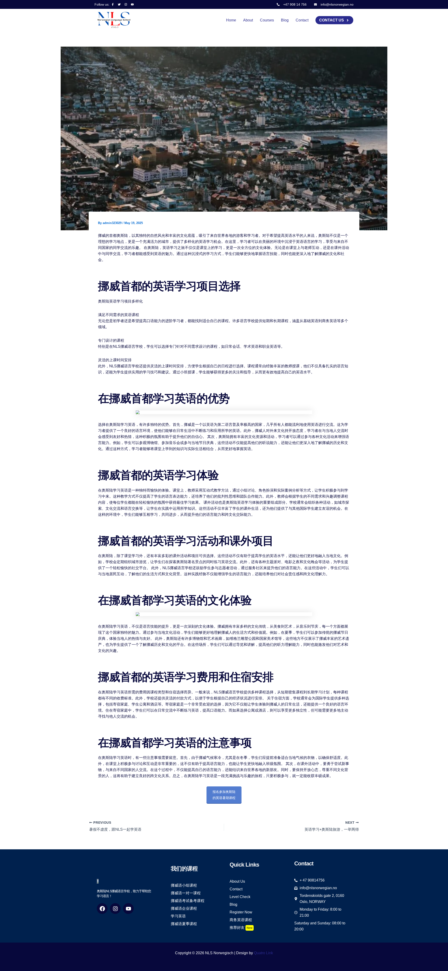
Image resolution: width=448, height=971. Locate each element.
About (248, 20)
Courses (267, 20)
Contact (302, 20)
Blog (285, 20)
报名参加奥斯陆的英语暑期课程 (224, 795)
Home (231, 20)
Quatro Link (263, 953)
